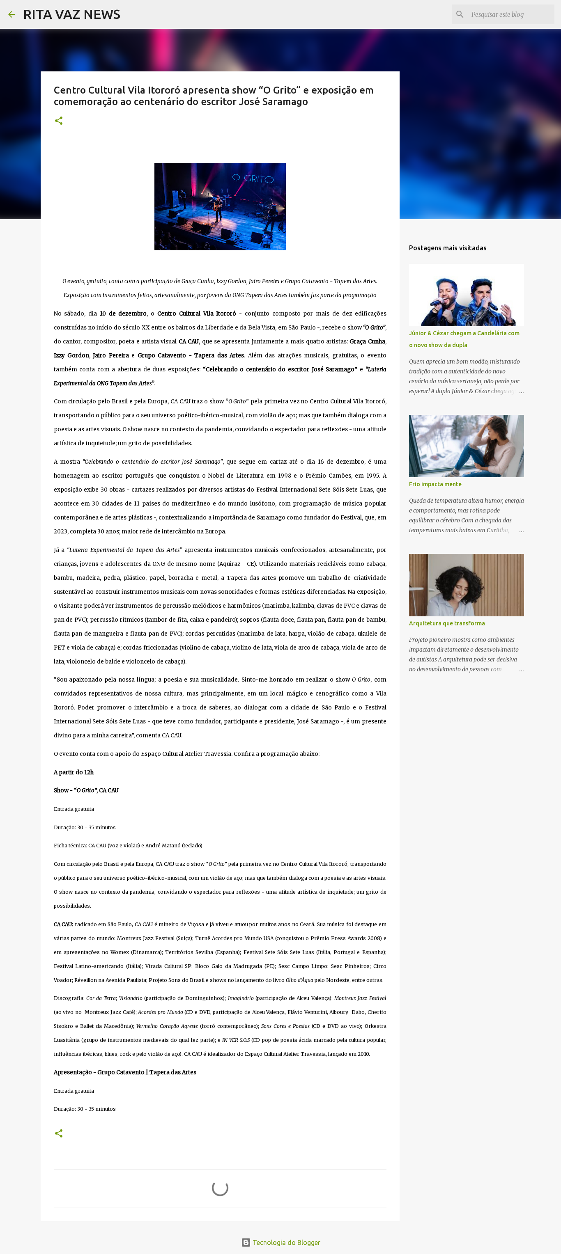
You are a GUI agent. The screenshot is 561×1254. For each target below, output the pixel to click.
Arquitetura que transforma (447, 623)
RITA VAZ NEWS (71, 14)
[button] (59, 121)
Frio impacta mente (435, 484)
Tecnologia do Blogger (285, 1242)
